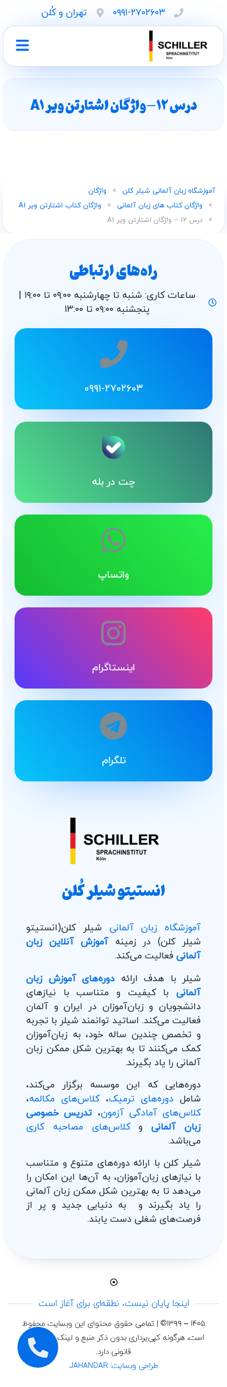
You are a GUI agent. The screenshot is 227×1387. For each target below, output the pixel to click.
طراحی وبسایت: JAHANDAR (113, 1366)
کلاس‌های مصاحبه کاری (78, 1127)
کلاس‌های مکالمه (64, 1099)
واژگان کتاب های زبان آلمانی (160, 205)
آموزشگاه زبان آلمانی (155, 928)
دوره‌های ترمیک (141, 1099)
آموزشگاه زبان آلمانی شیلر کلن (168, 191)
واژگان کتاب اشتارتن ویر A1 (60, 205)
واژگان (97, 191)
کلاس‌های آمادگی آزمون (151, 1113)
